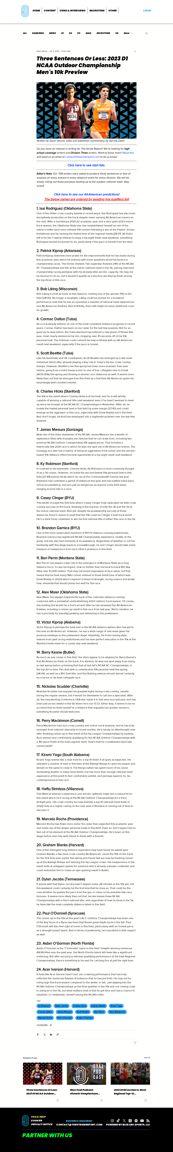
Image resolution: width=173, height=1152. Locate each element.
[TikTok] (118, 1121)
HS (116, 33)
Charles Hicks (79, 1006)
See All (147, 1057)
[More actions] (135, 51)
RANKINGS (38, 33)
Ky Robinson (44, 1006)
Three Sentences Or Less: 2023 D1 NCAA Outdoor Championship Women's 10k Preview (42, 1091)
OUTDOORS (42, 1025)
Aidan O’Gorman (85, 1018)
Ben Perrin (99, 1012)
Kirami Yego (116, 1006)
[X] (124, 1121)
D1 (62, 33)
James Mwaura (64, 1012)
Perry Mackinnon (117, 1012)
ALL (25, 33)
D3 (78, 33)
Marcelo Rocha (45, 1018)
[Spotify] (136, 1121)
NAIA (88, 33)
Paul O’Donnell (64, 1018)
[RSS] (148, 1121)
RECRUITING (103, 33)
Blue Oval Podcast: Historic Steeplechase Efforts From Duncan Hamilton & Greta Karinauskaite (84, 1091)
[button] (50, 10)
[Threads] (130, 1121)
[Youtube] (142, 1121)
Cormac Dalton (45, 1012)
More (126, 33)
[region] (25, 11)
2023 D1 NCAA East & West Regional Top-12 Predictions (130, 1091)
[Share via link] (57, 1034)
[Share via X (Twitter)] (44, 1034)
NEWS (52, 33)
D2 (70, 33)
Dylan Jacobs (61, 1006)
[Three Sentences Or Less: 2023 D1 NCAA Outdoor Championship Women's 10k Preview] (42, 1074)
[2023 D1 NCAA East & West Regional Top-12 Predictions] (130, 1074)
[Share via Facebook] (37, 1034)
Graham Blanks (98, 1006)
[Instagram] (112, 1121)
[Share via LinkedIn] (51, 1034)
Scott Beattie (83, 1012)
